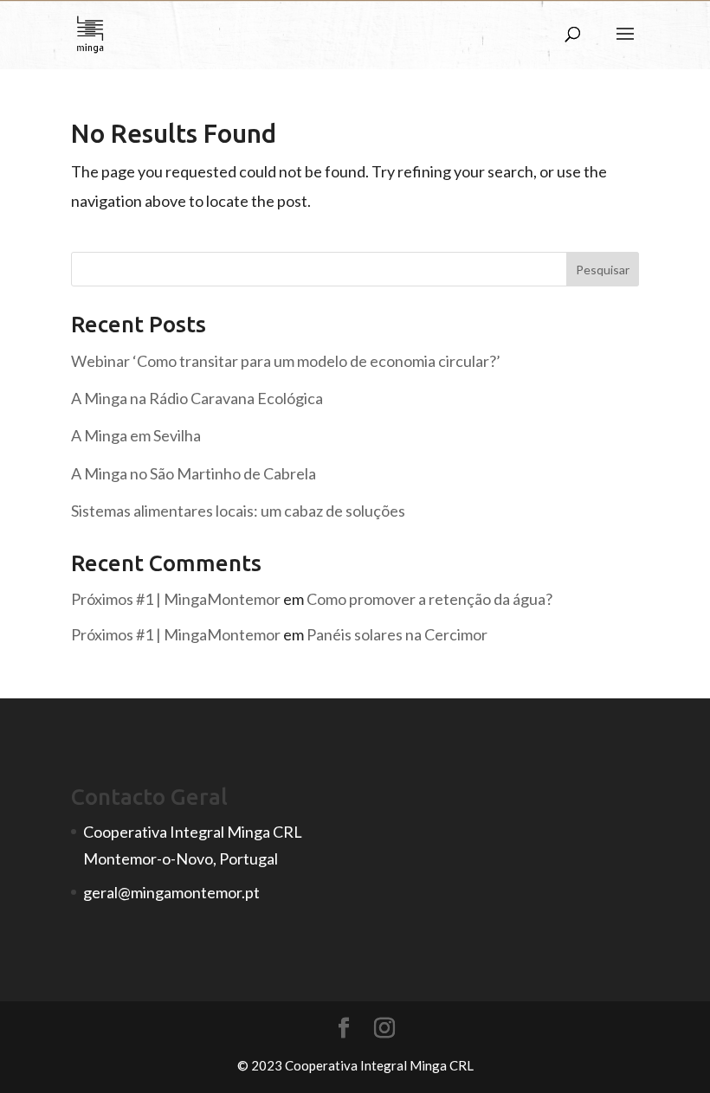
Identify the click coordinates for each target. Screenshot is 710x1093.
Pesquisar (602, 269)
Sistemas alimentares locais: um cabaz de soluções (238, 510)
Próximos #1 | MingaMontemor (176, 598)
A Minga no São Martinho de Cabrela (193, 473)
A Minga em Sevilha (136, 435)
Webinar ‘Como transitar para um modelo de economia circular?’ (285, 360)
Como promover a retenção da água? (429, 598)
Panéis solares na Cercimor (397, 634)
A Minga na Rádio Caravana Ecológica (197, 398)
